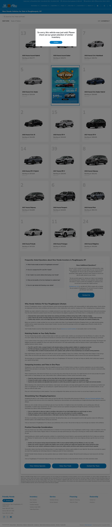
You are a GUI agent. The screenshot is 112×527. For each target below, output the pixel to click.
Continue (56, 42)
